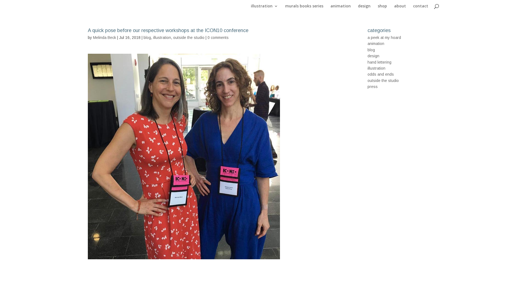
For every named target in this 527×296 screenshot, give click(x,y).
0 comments (218, 37)
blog (147, 37)
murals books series (304, 6)
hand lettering (379, 62)
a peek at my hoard (384, 37)
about (400, 6)
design (364, 6)
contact (420, 6)
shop (382, 6)
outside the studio (188, 37)
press (373, 86)
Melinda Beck (104, 37)
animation (340, 6)
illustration (262, 6)
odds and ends (381, 74)
